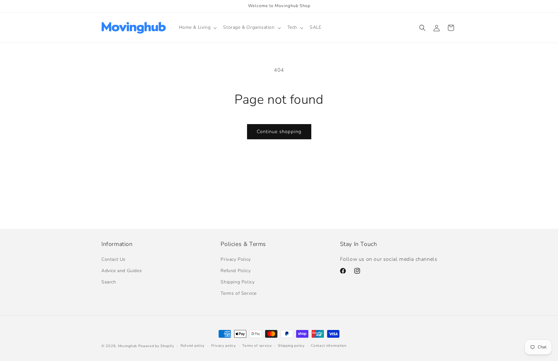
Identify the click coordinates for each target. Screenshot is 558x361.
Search (108, 282)
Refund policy (193, 345)
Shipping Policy (237, 282)
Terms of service (257, 345)
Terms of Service (239, 293)
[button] (197, 27)
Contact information (328, 345)
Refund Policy (236, 271)
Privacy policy (223, 345)
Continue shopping (279, 131)
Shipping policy (291, 345)
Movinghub (127, 346)
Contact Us (113, 259)
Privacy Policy (236, 259)
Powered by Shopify (156, 346)
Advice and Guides (121, 271)
